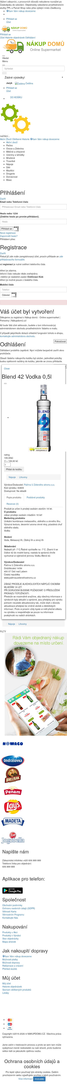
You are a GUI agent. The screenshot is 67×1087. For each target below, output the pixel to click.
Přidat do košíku (14, 469)
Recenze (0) (13, 503)
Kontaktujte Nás (10, 917)
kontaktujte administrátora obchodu (17, 336)
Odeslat (6, 294)
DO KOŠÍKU (16, 97)
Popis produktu (14, 497)
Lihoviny (23, 477)
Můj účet (6, 983)
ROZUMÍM (39, 1079)
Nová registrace (8, 232)
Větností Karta (9, 911)
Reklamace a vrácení (12, 965)
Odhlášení (30, 37)
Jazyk (9, 83)
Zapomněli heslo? (9, 236)
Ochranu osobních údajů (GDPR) (18, 908)
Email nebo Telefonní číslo (14, 201)
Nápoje (12, 477)
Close (7, 368)
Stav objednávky (10, 938)
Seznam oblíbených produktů (16, 989)
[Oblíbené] (5, 383)
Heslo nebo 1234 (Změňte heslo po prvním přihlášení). (19, 215)
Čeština (29, 83)
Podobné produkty (36, 497)
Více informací (25, 1078)
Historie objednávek (15, 37)
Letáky (5, 992)
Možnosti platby (10, 959)
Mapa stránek (9, 941)
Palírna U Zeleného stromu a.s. (39, 484)
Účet (2, 37)
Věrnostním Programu (13, 914)
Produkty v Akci (9, 932)
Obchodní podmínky (12, 905)
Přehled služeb (9, 968)
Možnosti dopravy (11, 962)
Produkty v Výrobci (11, 935)
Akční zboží (12, 142)
